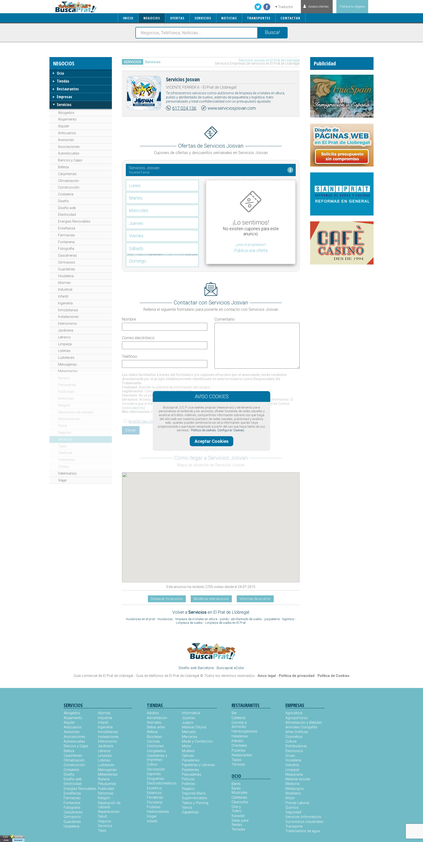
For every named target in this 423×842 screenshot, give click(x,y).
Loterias (64, 351)
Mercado (189, 732)
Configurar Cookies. (231, 430)
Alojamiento (67, 119)
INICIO (128, 18)
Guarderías (66, 269)
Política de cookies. (204, 430)
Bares (236, 784)
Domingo (137, 261)
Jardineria (65, 330)
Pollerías (188, 784)
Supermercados (194, 798)
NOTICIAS (229, 18)
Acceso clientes (318, 6)
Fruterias (154, 807)
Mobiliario (293, 793)
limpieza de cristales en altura (196, 619)
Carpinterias (67, 174)
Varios (187, 808)
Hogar (152, 816)
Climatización (68, 181)
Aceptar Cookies (211, 441)
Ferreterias (155, 797)
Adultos (153, 713)
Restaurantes (68, 89)
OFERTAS (177, 18)
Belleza (63, 167)
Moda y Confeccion (197, 741)
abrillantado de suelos (246, 619)
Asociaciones (69, 147)
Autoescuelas (68, 153)
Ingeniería (65, 303)
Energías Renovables (74, 221)
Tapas (236, 760)
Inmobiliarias (68, 310)
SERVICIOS (203, 18)
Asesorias (66, 140)
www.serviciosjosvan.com (232, 108)
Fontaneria (66, 242)
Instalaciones (68, 317)
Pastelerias (190, 770)
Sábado (136, 248)
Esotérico (154, 788)
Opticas (188, 756)
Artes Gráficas (296, 732)
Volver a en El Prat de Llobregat (210, 612)
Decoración (156, 769)
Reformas (66, 398)
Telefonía (65, 453)
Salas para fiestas (240, 822)
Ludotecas (66, 358)
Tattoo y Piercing (195, 803)
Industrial (65, 289)
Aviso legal (267, 676)
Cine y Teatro (237, 809)
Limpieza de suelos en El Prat (225, 623)
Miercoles (138, 210)
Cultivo (152, 764)
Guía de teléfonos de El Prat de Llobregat (167, 676)
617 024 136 (184, 108)
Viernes (136, 235)
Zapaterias (190, 812)
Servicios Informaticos (303, 817)
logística (288, 619)
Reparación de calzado (76, 412)
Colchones (155, 746)
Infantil (63, 296)
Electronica (294, 751)
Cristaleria (65, 194)
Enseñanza (66, 228)
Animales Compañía (301, 727)
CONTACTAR (290, 18)
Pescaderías (191, 774)
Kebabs (237, 741)
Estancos (154, 793)
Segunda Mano (194, 793)
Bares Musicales (239, 790)
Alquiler (63, 126)
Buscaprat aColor (230, 668)
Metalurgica (294, 789)
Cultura (290, 741)
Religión (64, 405)
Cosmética (293, 737)
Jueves (136, 223)
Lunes (135, 185)
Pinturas (188, 779)
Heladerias (240, 736)
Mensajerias (67, 364)
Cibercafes (240, 802)
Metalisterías (68, 371)
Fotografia (66, 249)
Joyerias (188, 718)
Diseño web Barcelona (196, 668)
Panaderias (191, 760)
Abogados (66, 113)
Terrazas (238, 764)
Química (291, 808)
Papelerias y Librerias (198, 765)
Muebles (188, 751)
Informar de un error (255, 599)
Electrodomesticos (161, 783)
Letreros (64, 337)
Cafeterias (239, 797)
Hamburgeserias (241, 731)
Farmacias (66, 235)
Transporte (294, 826)
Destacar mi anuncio (167, 599)
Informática (191, 713)
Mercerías (189, 737)
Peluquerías (67, 385)
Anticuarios (67, 133)
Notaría (64, 378)
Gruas (290, 756)
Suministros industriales (304, 822)
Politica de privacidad (297, 676)
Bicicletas (154, 737)
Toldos (63, 467)
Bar (234, 713)
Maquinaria (294, 774)
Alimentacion (157, 718)
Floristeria (154, 802)
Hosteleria (66, 276)
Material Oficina (194, 727)
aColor (6, 840)
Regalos (188, 789)
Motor (186, 746)
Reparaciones (69, 419)
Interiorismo (67, 323)
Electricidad (67, 215)
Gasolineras (67, 255)
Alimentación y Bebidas (303, 723)
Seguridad (293, 812)
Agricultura (293, 713)
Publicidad (66, 392)
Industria (292, 765)
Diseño (63, 201)
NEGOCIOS (151, 18)
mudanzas (165, 619)
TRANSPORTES (258, 18)
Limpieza (65, 344)
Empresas (64, 96)
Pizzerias (239, 750)
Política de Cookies (333, 676)
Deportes (154, 774)
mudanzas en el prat (140, 619)
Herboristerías (158, 812)
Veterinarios (67, 473)
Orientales (239, 746)
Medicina (292, 784)
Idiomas (64, 283)
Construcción (68, 187)
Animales (154, 723)
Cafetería (238, 718)
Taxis (62, 446)
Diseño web (67, 208)
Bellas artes (156, 727)
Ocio (60, 73)
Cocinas (153, 741)
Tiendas (63, 81)
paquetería (272, 619)
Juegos (187, 723)
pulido (224, 619)
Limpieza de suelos (189, 623)
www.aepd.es (133, 408)
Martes (136, 198)
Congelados (156, 751)
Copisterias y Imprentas (157, 758)
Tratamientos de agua (302, 831)
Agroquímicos (296, 718)
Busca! (272, 32)
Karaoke (238, 816)
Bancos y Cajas (70, 160)
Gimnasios (66, 262)
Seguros (64, 432)
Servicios (64, 104)
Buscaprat (18, 840)
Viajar (62, 480)
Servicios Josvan (183, 79)
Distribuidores (296, 746)
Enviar (131, 430)
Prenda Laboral (297, 803)
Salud (62, 426)
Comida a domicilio (239, 725)
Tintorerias (66, 460)
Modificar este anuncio (211, 599)
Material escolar (297, 779)
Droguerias (155, 779)
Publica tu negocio (352, 6)
